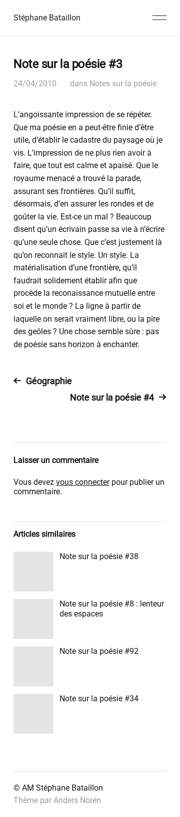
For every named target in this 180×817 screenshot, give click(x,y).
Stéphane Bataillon (47, 17)
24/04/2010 (35, 83)
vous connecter (83, 482)
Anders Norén (77, 800)
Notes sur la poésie (123, 83)
